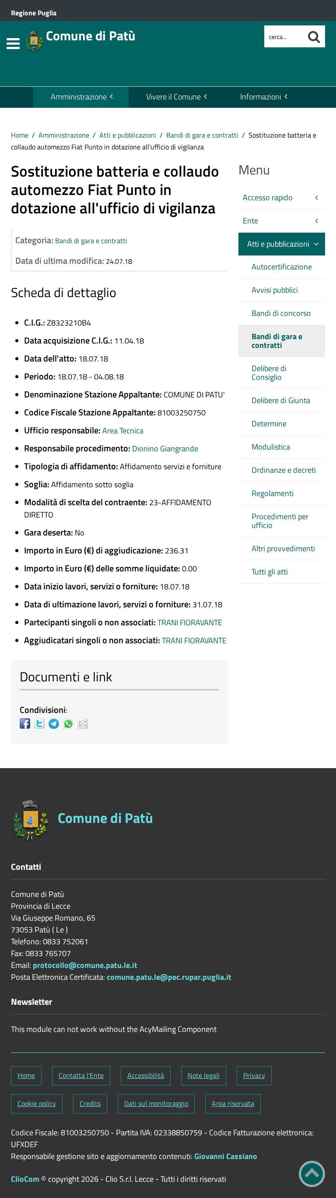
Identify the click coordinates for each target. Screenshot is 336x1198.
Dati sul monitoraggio (156, 1103)
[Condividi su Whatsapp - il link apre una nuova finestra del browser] (70, 723)
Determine (269, 423)
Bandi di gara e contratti (202, 135)
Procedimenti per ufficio (280, 520)
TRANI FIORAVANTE (190, 622)
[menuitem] (81, 97)
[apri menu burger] (13, 43)
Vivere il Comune (173, 97)
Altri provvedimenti (283, 548)
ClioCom (25, 1179)
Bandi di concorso (281, 313)
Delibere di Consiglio (269, 372)
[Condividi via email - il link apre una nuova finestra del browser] (84, 723)
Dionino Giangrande (165, 448)
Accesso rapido (268, 197)
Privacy (254, 1075)
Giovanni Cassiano (225, 1156)
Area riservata (233, 1103)
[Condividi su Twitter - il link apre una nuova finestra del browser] (41, 723)
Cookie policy (37, 1103)
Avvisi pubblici (275, 290)
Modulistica (271, 447)
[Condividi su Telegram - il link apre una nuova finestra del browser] (56, 723)
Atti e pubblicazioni (127, 135)
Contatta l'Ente (81, 1075)
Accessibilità (145, 1075)
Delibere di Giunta (281, 400)
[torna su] (312, 1174)
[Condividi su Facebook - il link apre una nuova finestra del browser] (27, 723)
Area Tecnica (123, 430)
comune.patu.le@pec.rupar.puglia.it (169, 977)
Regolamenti (273, 493)
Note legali (204, 1075)
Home (19, 135)
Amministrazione (79, 97)
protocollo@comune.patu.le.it (85, 965)
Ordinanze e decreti (284, 470)
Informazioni (260, 97)
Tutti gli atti (270, 572)
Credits (90, 1103)
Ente (250, 221)
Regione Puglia (33, 12)
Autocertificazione (282, 267)
